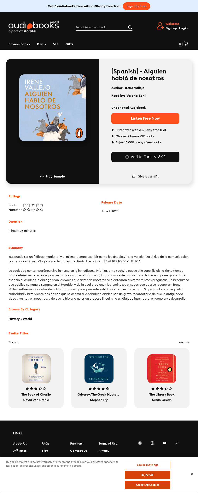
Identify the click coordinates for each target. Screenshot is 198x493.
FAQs (45, 443)
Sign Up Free (136, 6)
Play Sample (55, 176)
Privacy (104, 450)
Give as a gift (148, 176)
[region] (99, 474)
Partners (76, 443)
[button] (13, 342)
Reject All (147, 475)
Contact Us (78, 450)
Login (183, 28)
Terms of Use (108, 443)
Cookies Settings (147, 465)
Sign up (171, 28)
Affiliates (19, 450)
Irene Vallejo (135, 88)
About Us (20, 443)
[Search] (130, 26)
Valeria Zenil (136, 96)
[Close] (192, 474)
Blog (45, 450)
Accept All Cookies (147, 485)
